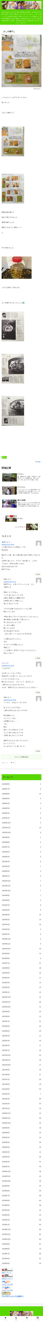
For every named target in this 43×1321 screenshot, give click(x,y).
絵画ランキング (6, 1272)
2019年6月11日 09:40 (8, 544)
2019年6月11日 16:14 (10, 582)
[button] (39, 666)
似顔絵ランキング (7, 1278)
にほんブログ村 (7, 1284)
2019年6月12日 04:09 (10, 700)
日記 (5, 457)
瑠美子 (4, 542)
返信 (38, 574)
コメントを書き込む (21, 757)
